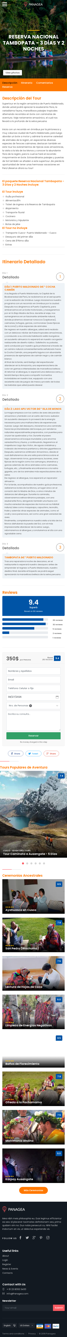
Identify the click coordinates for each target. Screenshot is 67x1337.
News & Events (10, 1268)
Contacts (7, 1273)
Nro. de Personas (20, 705)
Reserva (7, 87)
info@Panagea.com (17, 1293)
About (5, 1255)
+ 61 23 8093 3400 (16, 1289)
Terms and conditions (13, 1333)
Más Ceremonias (33, 1190)
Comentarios (44, 83)
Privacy (32, 1333)
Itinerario (26, 83)
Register (6, 1264)
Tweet (34, 753)
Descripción (9, 83)
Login (5, 1260)
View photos (12, 72)
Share (17, 753)
